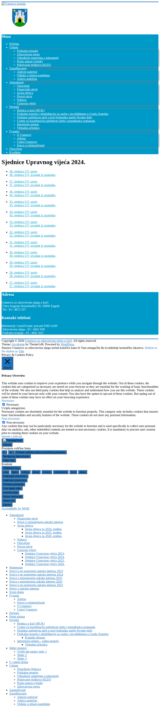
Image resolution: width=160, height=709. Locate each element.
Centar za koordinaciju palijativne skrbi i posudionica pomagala (56, 121)
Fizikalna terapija (27, 51)
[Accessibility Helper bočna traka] (12, 440)
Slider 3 (22, 658)
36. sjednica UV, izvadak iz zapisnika (32, 195)
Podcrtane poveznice (15, 476)
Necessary (12, 404)
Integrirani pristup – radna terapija (38, 641)
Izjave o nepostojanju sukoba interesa (40, 522)
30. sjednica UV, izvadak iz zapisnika (32, 255)
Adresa (21, 138)
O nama (14, 131)
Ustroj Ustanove (27, 142)
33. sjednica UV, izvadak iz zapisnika (32, 225)
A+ (11, 452)
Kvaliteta (14, 152)
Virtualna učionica (28, 128)
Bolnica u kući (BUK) (30, 110)
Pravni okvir (24, 96)
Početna (14, 44)
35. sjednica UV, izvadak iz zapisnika (32, 205)
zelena (25, 472)
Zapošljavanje (18, 68)
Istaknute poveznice (14, 480)
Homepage (16, 567)
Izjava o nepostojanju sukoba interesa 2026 (35, 581)
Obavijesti (23, 86)
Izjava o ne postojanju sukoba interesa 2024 (36, 574)
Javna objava (25, 93)
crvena (47, 472)
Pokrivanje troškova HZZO (34, 65)
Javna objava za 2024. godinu (43, 529)
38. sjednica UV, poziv (23, 171)
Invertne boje (10, 492)
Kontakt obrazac (35, 637)
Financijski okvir (27, 89)
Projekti (14, 107)
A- (4, 452)
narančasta (60, 472)
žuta (73, 472)
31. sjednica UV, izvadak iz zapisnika (32, 245)
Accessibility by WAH (15, 508)
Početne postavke (13, 484)
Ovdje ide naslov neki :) (32, 651)
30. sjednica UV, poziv (23, 252)
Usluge (13, 47)
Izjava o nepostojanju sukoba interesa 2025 (35, 578)
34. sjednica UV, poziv (23, 212)
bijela (15, 472)
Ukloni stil (8, 500)
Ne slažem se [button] (10, 351)
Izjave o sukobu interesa (24, 588)
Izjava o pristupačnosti (30, 145)
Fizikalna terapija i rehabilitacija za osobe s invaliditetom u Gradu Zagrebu (62, 114)
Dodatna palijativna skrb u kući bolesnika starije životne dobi (54, 117)
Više (21, 351)
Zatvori (7, 444)
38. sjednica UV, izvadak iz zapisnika (32, 175)
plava (36, 472)
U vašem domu (18, 662)
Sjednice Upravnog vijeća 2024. (45, 557)
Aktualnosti (16, 82)
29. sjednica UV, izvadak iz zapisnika (32, 266)
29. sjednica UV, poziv (23, 262)
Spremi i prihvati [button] (12, 436)
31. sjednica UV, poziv (23, 242)
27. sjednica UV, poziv (23, 282)
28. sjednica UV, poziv (23, 272)
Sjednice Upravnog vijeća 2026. (45, 564)
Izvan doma (16, 592)
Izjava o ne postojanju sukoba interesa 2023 (36, 571)
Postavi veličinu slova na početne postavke (40, 452)
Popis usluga (17, 616)
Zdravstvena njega (28, 54)
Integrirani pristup (28, 124)
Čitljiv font (8, 460)
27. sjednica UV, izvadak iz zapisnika (32, 286)
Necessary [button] (8, 400)
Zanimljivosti (17, 690)
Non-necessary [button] (11, 418)
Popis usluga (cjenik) (30, 61)
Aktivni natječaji (27, 72)
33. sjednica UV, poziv (23, 222)
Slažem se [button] (151, 347)
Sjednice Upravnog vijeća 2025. (45, 560)
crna (5, 472)
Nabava (22, 100)
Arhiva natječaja (27, 79)
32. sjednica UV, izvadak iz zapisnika (32, 235)
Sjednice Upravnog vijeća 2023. (45, 553)
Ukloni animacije (12, 496)
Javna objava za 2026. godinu (43, 536)
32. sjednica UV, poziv (23, 232)
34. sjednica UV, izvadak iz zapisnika (32, 215)
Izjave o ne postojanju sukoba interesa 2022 (36, 585)
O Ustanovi (24, 135)
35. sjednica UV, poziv (23, 201)
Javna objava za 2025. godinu (43, 532)
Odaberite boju (11, 468)
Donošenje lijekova (29, 669)
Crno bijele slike (12, 488)
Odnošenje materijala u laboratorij (38, 58)
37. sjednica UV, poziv (23, 181)
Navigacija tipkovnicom (16, 456)
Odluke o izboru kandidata (33, 75)
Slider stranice (18, 648)
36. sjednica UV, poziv (23, 191)
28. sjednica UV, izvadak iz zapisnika (32, 276)
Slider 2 (22, 655)
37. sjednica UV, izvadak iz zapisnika (32, 185)
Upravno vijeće (26, 103)
